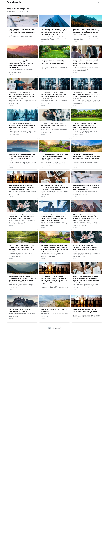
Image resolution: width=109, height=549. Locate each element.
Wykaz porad (90, 2)
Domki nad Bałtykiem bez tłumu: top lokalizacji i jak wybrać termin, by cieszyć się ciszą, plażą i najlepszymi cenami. (54, 187)
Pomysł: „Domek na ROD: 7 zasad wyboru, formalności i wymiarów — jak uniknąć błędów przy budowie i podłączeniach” (53, 61)
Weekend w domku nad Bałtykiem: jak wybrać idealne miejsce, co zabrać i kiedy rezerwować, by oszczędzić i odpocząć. (85, 311)
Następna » (57, 328)
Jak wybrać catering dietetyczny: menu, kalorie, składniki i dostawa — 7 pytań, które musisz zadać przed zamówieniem (22, 187)
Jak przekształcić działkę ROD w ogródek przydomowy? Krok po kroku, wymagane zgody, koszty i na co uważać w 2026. (21, 216)
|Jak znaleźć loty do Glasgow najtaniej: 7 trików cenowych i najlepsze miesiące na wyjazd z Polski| (53, 125)
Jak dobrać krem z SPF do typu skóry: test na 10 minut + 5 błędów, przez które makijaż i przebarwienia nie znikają (86, 187)
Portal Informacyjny (14, 2)
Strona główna (98, 2)
